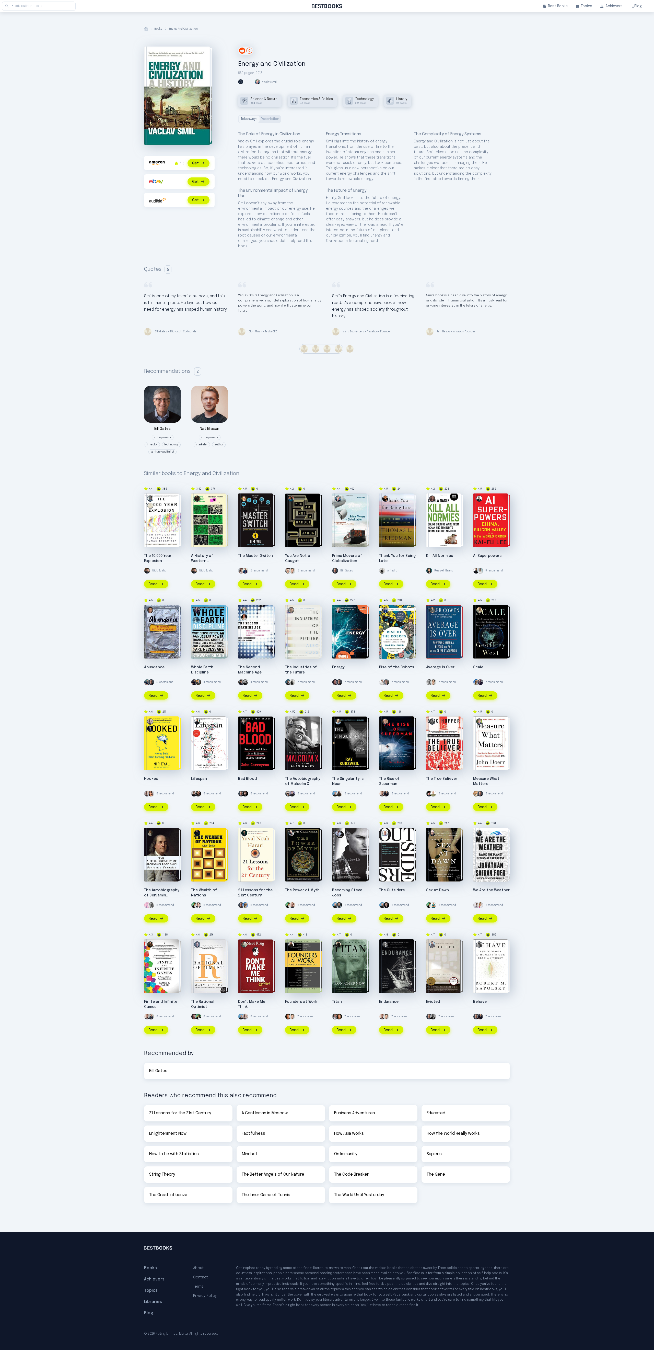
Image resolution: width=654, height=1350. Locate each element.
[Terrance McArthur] (194, 794)
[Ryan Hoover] (150, 729)
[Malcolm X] (291, 721)
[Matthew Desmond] (432, 944)
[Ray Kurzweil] (338, 721)
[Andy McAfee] (244, 610)
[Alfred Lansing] (385, 944)
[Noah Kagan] (433, 905)
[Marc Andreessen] (194, 682)
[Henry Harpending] (150, 499)
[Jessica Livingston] (291, 944)
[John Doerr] (479, 721)
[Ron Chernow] (338, 944)
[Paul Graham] (288, 1017)
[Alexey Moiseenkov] (245, 682)
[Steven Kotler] (385, 721)
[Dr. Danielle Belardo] (480, 905)
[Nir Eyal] (150, 721)
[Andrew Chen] (245, 571)
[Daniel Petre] (382, 682)
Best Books (558, 6)
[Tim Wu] (244, 499)
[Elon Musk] (198, 905)
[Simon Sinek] (151, 1017)
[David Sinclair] (476, 571)
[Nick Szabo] (147, 571)
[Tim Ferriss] (147, 682)
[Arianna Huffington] (480, 571)
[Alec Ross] (291, 610)
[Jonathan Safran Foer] (479, 833)
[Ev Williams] (288, 571)
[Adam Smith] (197, 833)
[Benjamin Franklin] (150, 833)
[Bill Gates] (335, 571)
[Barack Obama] (433, 1017)
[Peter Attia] (339, 905)
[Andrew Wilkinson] (245, 794)
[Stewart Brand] (197, 610)
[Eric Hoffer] (432, 721)
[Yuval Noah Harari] (244, 833)
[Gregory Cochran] (150, 506)
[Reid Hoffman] (288, 682)
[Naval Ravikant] (194, 905)
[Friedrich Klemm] (197, 499)
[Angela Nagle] (432, 499)
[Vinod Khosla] (476, 682)
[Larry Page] (476, 794)
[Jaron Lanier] (291, 499)
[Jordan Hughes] (476, 905)
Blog (638, 6)
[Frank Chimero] (147, 905)
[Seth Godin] (433, 794)
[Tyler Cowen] (432, 610)
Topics (586, 6)
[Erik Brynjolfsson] (244, 617)
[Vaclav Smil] (338, 499)
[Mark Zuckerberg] (335, 682)
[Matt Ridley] (197, 944)
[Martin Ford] (385, 610)
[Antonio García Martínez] (241, 682)
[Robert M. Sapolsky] (479, 944)
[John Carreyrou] (244, 721)
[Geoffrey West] (479, 610)
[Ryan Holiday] (292, 571)
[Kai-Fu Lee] (479, 499)
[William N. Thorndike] (385, 833)
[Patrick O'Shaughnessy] (386, 682)
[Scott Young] (429, 682)
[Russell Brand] (429, 571)
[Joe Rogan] (198, 794)
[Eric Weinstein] (429, 794)
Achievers (614, 6)
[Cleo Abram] (241, 571)
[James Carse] (150, 944)
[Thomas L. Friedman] (385, 499)
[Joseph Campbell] (291, 833)
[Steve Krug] (244, 944)
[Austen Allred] (335, 1017)
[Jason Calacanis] (292, 794)
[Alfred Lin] (382, 571)
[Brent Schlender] (338, 833)
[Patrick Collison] (198, 682)
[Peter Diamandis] (150, 610)
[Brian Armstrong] (335, 794)
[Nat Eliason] (382, 794)
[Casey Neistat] (288, 794)
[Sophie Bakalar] (151, 794)
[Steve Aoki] (339, 794)
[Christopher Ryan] (432, 833)
